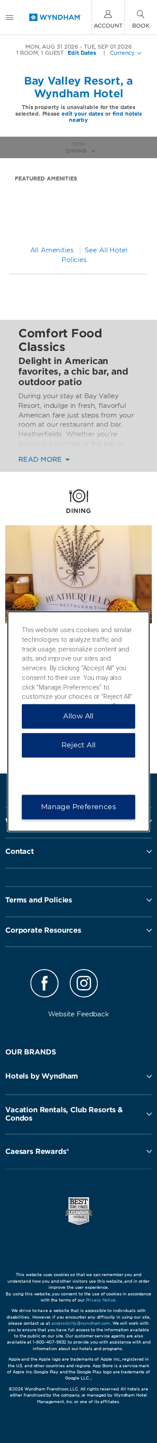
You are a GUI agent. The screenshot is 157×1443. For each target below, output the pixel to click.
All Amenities (52, 250)
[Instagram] (84, 985)
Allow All (78, 716)
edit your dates (82, 113)
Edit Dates (82, 53)
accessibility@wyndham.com (80, 1323)
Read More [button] (41, 459)
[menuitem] (9, 17)
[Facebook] (44, 985)
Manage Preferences (78, 807)
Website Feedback (78, 1014)
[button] (78, 1076)
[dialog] (78, 721)
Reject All (78, 745)
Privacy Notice (101, 1300)
